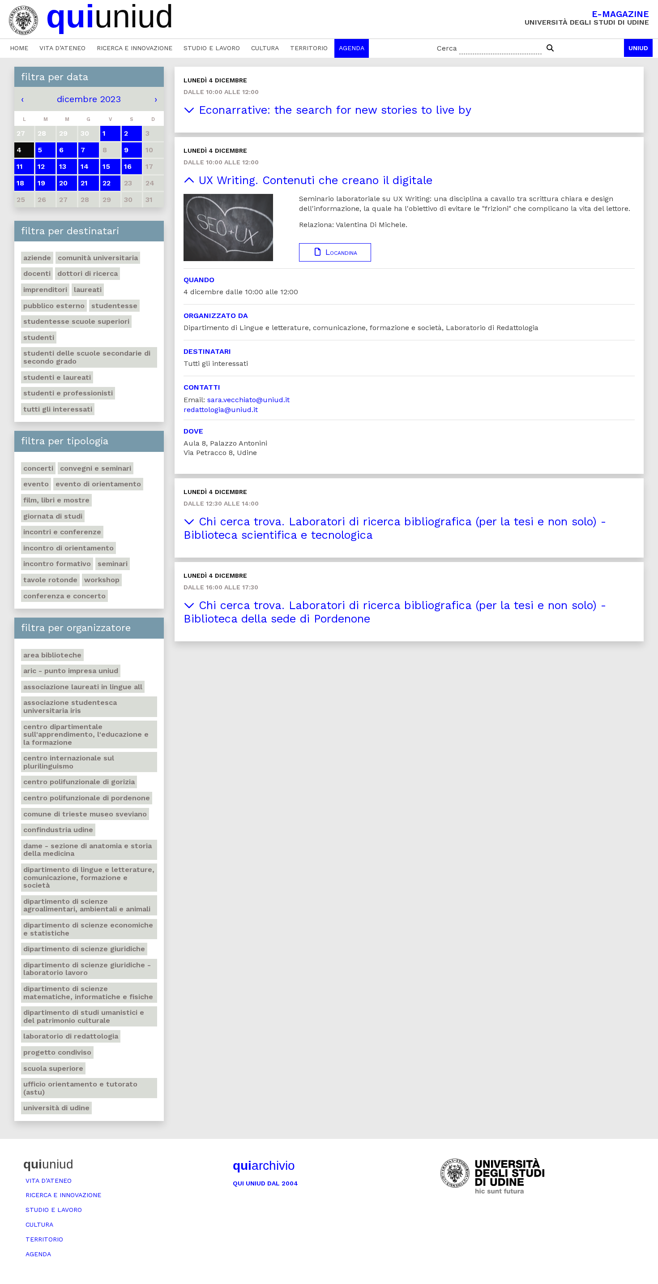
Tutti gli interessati (57, 409)
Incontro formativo (57, 563)
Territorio (309, 48)
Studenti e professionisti (68, 393)
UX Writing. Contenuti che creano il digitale (313, 180)
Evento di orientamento (98, 484)
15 (106, 166)
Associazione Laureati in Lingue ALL (82, 687)
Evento (36, 484)
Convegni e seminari (95, 468)
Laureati (88, 289)
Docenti (37, 273)
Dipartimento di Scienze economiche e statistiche (88, 929)
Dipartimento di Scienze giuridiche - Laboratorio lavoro (87, 969)
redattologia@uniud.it (221, 409)
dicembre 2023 (89, 99)
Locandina (340, 252)
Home (19, 48)
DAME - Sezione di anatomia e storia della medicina (87, 850)
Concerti (38, 468)
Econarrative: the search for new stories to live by (333, 109)
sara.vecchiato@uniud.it (248, 399)
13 (62, 166)
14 (85, 166)
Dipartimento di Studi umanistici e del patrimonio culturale (83, 1016)
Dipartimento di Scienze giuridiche (84, 949)
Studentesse (114, 305)
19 (41, 183)
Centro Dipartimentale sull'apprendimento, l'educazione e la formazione (86, 734)
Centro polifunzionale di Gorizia (79, 781)
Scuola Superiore (53, 1068)
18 (20, 183)
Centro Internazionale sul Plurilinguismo (68, 762)
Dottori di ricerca (87, 273)
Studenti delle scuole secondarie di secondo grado (86, 357)
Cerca (447, 48)
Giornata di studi (52, 516)
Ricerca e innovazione (134, 48)
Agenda (351, 48)
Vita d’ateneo (62, 48)
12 (41, 166)
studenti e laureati (57, 377)
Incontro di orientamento (68, 548)
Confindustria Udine (58, 829)
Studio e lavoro (212, 48)
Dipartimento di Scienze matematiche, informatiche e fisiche (88, 992)
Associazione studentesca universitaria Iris (70, 706)
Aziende (37, 257)
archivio (264, 1165)
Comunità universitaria (98, 257)
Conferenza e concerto (64, 596)
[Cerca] (550, 48)
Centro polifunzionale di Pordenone (86, 798)
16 (128, 166)
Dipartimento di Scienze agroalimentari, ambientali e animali (86, 905)
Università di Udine (56, 1108)
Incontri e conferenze (62, 532)
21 (84, 183)
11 (20, 166)
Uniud (638, 48)
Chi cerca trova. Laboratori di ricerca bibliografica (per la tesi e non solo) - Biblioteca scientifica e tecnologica (395, 528)
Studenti (38, 337)
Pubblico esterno (54, 305)
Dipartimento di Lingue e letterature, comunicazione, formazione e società (88, 877)
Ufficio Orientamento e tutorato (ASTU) (80, 1088)
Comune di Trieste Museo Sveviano (85, 814)
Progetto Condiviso (57, 1052)
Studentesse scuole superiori (76, 321)
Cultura (265, 48)
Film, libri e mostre (56, 500)
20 (63, 183)
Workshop (102, 579)
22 (107, 183)
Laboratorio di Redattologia (70, 1036)
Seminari (113, 563)
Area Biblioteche (52, 655)
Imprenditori (45, 289)
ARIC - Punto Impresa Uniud (70, 670)
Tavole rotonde (50, 579)
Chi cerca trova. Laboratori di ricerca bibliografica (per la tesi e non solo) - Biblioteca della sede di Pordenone (395, 612)
